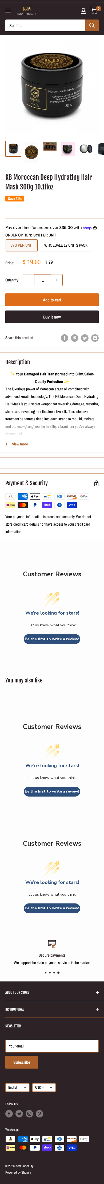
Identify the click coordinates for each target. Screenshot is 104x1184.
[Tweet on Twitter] (85, 338)
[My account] (83, 11)
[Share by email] (95, 338)
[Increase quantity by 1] (56, 280)
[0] (94, 11)
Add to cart (52, 300)
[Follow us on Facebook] (9, 1113)
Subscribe (21, 1062)
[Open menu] (8, 11)
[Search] (92, 25)
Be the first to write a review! (52, 639)
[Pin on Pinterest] (74, 338)
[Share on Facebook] (64, 338)
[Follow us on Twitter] (19, 1113)
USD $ (39, 1087)
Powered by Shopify (18, 1172)
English (13, 1087)
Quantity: (12, 280)
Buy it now (52, 317)
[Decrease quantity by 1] (28, 280)
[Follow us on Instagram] (29, 1113)
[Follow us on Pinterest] (39, 1113)
